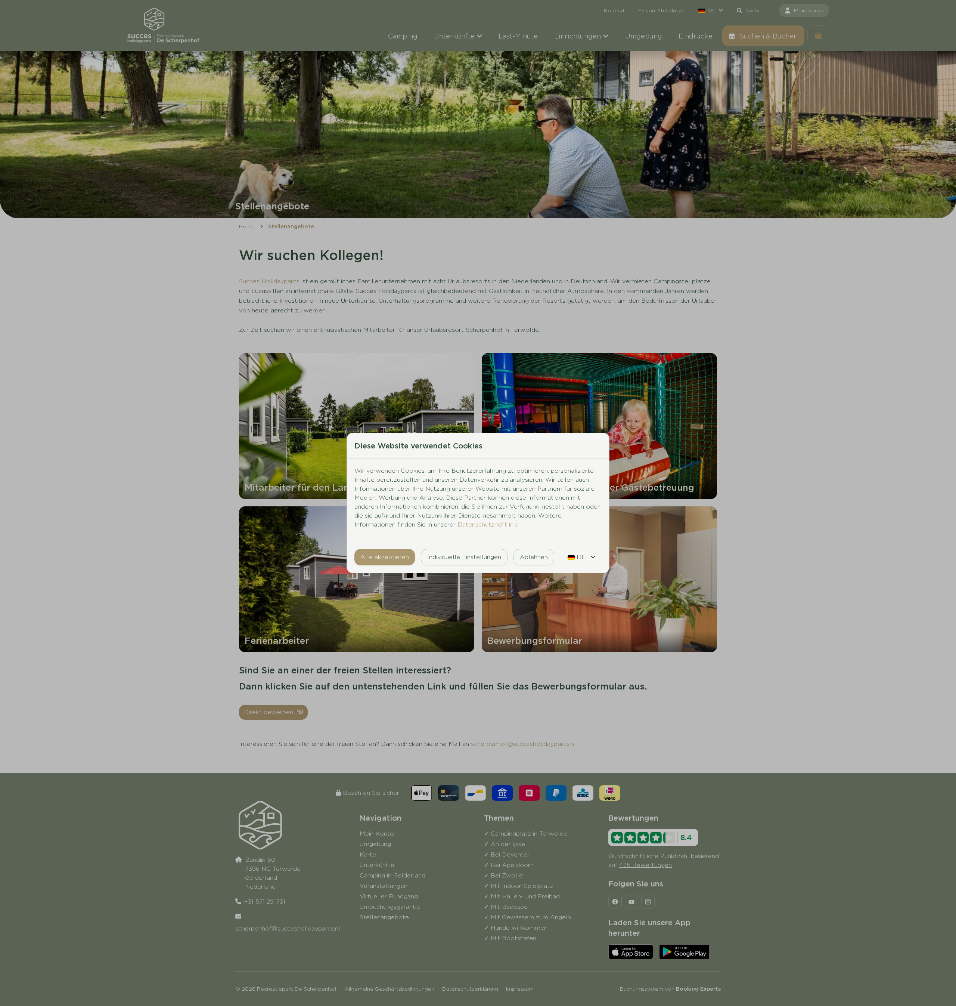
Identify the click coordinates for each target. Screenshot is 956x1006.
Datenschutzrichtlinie (487, 524)
